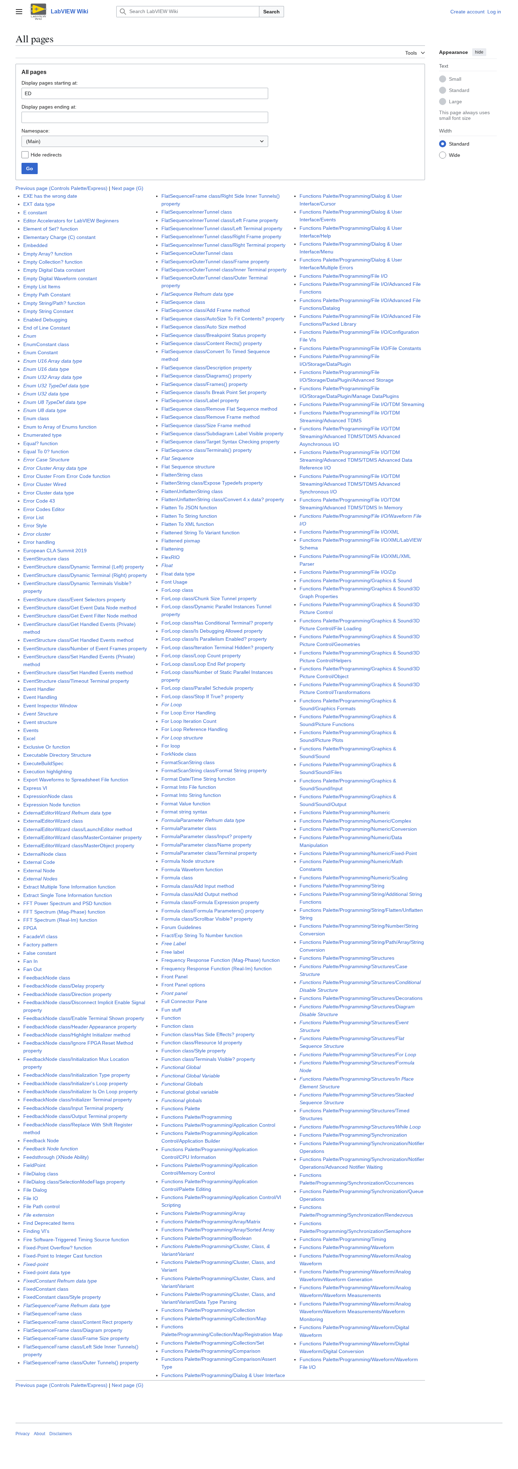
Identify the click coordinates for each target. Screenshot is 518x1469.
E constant (35, 212)
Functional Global (181, 1067)
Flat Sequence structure (188, 466)
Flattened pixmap (180, 540)
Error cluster (37, 534)
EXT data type (39, 204)
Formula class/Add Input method (197, 886)
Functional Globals (182, 1084)
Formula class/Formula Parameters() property (212, 911)
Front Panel (174, 976)
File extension (38, 1215)
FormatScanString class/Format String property (214, 770)
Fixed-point (35, 1264)
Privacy (23, 1433)
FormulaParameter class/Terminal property (209, 853)
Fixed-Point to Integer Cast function (62, 1256)
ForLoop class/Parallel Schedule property (207, 688)
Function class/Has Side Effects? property (207, 1034)
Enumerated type (42, 435)
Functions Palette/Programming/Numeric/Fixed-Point (358, 853)
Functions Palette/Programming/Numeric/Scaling (354, 877)
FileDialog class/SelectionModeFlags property (74, 1182)
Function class (177, 1026)
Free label (172, 952)
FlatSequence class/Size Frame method (206, 425)
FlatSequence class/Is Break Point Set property (213, 392)
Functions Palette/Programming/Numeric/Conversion (358, 829)
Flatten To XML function (187, 524)
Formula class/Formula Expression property (210, 902)
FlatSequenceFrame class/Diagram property (72, 1330)
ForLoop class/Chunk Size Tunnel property (209, 598)
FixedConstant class (45, 1289)
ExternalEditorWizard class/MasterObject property (78, 845)
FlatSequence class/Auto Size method (203, 327)
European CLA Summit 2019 (55, 550)
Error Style (35, 525)
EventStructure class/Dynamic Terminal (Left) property (83, 567)
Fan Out (32, 969)
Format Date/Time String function (198, 779)
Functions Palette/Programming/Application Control (218, 1125)
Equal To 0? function (46, 451)
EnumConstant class (46, 344)
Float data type (178, 574)
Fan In (30, 961)
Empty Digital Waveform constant (60, 278)
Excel (29, 738)
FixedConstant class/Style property (62, 1297)
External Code (39, 862)
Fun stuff (171, 1010)
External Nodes (40, 878)
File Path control (41, 1206)
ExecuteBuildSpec (43, 763)
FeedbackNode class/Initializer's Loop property (75, 1083)
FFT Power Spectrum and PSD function (67, 903)
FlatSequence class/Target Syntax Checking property (220, 441)
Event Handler (39, 689)
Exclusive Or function (46, 747)
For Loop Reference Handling (194, 729)
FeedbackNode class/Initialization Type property (76, 1075)
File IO (30, 1198)
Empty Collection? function (52, 262)
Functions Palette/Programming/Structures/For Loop (358, 1054)
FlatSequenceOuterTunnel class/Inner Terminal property (223, 269)
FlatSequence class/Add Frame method (205, 310)
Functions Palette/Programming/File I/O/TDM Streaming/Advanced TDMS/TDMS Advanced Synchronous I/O (350, 483)
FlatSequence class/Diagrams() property (206, 376)
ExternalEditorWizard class (53, 821)
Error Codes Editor (44, 509)
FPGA (30, 928)
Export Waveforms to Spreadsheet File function (75, 779)
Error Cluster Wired (44, 484)
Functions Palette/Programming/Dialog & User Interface (223, 1375)
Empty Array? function (47, 254)
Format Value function (185, 803)
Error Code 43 (39, 501)
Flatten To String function (189, 516)
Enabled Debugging (45, 319)
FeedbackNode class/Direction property (67, 994)
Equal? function (40, 443)
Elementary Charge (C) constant (59, 237)
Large (455, 101)
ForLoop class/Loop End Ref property (203, 664)
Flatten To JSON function (189, 507)
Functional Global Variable (190, 1075)
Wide (454, 155)
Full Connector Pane (184, 1001)
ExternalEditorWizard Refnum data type (67, 813)
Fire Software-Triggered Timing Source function (76, 1239)
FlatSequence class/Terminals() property (206, 450)
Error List (33, 517)
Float (167, 565)
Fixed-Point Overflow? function (57, 1247)
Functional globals (181, 1100)
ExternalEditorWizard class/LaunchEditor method (77, 829)
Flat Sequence (177, 458)
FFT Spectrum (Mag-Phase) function (64, 912)
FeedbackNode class (46, 978)
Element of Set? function (50, 229)
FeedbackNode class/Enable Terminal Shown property (83, 1018)
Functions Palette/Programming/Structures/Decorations (361, 998)
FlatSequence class (183, 302)
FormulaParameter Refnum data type (203, 820)
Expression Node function (51, 804)
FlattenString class (182, 475)
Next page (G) (127, 188)
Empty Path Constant (46, 294)
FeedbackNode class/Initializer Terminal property (77, 1099)
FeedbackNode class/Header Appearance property (79, 1026)
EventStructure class (46, 558)
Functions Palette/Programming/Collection (208, 1310)
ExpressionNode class (48, 796)
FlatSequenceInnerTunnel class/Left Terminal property (221, 228)
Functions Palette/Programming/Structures (347, 958)
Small (455, 78)
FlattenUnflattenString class (192, 491)
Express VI (35, 788)
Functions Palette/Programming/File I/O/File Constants (360, 348)
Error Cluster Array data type (55, 468)
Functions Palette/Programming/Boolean (206, 1238)
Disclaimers (60, 1433)
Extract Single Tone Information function (67, 895)
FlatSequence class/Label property (200, 400)
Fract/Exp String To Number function (201, 935)
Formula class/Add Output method (199, 894)
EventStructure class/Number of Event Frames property (85, 648)
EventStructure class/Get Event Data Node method (79, 607)
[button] (19, 11)
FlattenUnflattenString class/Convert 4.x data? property (222, 499)
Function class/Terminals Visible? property (208, 1059)
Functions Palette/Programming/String (342, 886)
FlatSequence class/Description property (206, 367)
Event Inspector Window (50, 705)
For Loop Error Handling (188, 712)
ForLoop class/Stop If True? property (202, 696)
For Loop (171, 704)
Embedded (35, 245)
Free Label (173, 943)
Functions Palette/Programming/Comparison (210, 1351)
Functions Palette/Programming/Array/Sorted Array (218, 1230)
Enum (29, 336)
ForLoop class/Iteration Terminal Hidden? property (217, 647)
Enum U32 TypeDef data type (56, 385)
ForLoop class (177, 590)
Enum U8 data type (44, 410)
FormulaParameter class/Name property (206, 845)
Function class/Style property (193, 1050)
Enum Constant (40, 352)
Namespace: (35, 131)
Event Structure (40, 714)
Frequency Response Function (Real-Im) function (216, 968)
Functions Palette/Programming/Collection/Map (213, 1318)
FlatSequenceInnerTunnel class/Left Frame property (219, 220)
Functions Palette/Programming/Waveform (347, 1247)
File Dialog (35, 1190)
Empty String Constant (48, 311)
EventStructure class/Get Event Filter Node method (80, 616)
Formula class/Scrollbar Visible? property (207, 919)
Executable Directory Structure (57, 755)
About (39, 1433)
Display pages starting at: (49, 83)
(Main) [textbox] (33, 141)
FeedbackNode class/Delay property (63, 986)
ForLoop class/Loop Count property (201, 655)
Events (30, 730)
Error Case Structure (46, 459)
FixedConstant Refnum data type (60, 1281)
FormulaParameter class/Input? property (206, 836)
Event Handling (40, 697)
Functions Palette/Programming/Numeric (345, 812)
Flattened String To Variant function (200, 532)
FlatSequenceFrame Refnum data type (66, 1305)
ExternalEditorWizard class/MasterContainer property (82, 837)
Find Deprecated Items (48, 1223)
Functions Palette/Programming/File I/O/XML (349, 532)
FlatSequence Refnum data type (197, 294)
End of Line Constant (46, 328)
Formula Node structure (188, 861)
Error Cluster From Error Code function (66, 476)
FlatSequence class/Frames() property (204, 384)
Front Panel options (183, 985)
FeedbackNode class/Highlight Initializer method (76, 1035)
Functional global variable (189, 1092)
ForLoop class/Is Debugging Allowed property (212, 631)
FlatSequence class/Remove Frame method (210, 417)
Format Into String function (191, 795)
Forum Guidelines (181, 927)
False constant (39, 953)
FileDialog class (40, 1173)
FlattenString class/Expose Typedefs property (212, 483)
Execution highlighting (47, 771)
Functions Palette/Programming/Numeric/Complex (355, 821)
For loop (170, 746)
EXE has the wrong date (50, 196)
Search (271, 11)
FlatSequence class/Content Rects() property (211, 343)
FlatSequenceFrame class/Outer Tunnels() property (80, 1362)
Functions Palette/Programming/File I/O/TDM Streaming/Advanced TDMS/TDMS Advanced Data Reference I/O (356, 460)
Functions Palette (180, 1108)
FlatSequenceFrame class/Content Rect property (77, 1322)
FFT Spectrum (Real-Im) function (60, 920)
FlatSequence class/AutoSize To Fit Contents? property (222, 318)
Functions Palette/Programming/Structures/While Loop (360, 1127)
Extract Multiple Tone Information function (69, 887)
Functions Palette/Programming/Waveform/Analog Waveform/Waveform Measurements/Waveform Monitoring (355, 1311)
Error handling (39, 542)
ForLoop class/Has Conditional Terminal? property (217, 623)
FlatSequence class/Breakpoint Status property (213, 335)
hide (479, 52)
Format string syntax (184, 812)
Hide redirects (46, 155)
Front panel (174, 993)
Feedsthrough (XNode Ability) (56, 1157)
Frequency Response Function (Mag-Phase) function (220, 960)
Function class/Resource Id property (201, 1042)
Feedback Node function (50, 1148)
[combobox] (144, 141)
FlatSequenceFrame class (52, 1313)
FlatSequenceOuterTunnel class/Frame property (215, 261)
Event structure (40, 722)
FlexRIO (170, 557)
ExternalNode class (44, 854)
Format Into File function (188, 787)
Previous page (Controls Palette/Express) (61, 188)
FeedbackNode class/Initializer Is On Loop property (80, 1091)
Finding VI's (36, 1231)
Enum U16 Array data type (52, 361)
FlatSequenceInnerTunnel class (196, 212)
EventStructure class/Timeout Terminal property (76, 681)
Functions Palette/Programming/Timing (343, 1239)
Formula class (177, 877)
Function (171, 1018)
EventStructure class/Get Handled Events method (78, 640)
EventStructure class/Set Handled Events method (78, 672)
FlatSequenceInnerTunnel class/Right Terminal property (223, 245)
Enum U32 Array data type (52, 377)
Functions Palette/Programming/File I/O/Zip (348, 572)
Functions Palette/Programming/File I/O (344, 276)
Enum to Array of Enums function (60, 427)
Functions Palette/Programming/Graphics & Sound (356, 580)
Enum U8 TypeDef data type (54, 402)
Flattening (172, 549)
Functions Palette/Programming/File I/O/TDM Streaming (362, 404)
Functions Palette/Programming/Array (203, 1213)
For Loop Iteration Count (188, 721)
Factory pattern (40, 944)
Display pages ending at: (48, 107)
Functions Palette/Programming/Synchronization (353, 1135)
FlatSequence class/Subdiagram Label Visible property (222, 433)
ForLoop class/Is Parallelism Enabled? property (214, 639)
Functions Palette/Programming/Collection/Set (212, 1343)
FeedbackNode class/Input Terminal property (73, 1108)
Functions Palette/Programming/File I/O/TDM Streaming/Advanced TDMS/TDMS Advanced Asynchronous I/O (350, 436)
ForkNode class (178, 754)
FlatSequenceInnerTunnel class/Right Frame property (221, 236)
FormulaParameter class (188, 828)
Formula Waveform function (192, 869)
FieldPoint (34, 1165)
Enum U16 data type (46, 369)
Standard (459, 90)
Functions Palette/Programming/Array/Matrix (210, 1221)
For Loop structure (182, 737)
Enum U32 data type (46, 394)
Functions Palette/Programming (196, 1117)
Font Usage (174, 582)
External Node (39, 870)
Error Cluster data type (48, 493)
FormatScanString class (188, 762)
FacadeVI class (40, 936)
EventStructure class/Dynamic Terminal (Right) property (85, 575)
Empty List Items (41, 286)
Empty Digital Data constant (54, 270)
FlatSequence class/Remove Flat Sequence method (219, 409)
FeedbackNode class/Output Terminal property (75, 1116)
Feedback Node (41, 1140)
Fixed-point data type (46, 1272)
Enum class (36, 418)
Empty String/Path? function (54, 303)
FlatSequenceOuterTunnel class (197, 253)
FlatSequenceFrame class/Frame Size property (76, 1338)
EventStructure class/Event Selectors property (74, 599)
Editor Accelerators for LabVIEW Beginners (71, 220)
